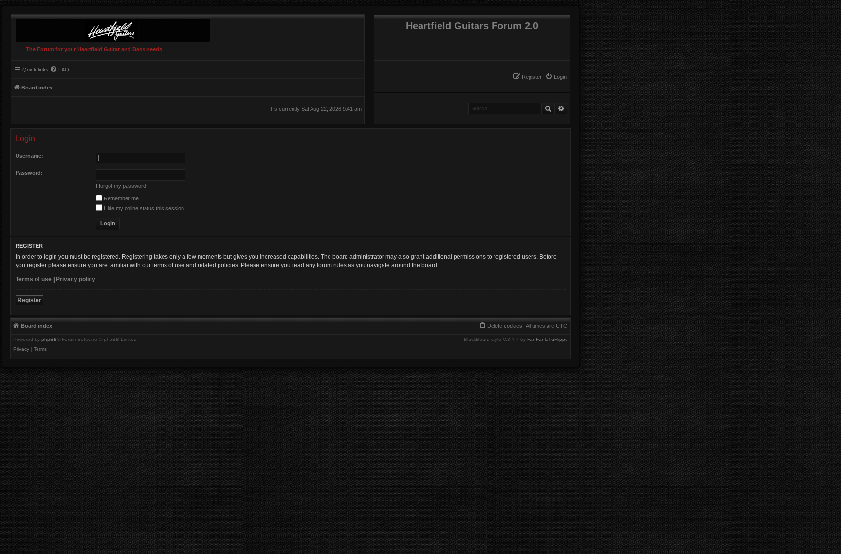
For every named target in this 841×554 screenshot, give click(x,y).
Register (29, 300)
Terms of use (34, 279)
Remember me (120, 198)
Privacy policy (75, 279)
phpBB (49, 339)
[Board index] (110, 28)
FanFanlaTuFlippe (547, 339)
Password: (29, 173)
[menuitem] (556, 77)
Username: (29, 156)
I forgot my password (121, 186)
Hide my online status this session (143, 208)
